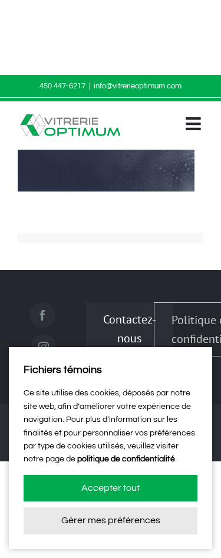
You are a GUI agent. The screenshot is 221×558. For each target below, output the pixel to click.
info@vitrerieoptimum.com (138, 86)
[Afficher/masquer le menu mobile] (194, 124)
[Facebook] (42, 315)
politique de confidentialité (126, 459)
